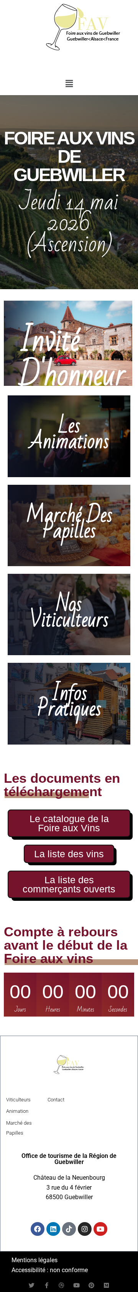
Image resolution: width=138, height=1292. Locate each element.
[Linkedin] (53, 1229)
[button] (69, 84)
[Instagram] (85, 1229)
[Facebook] (37, 1229)
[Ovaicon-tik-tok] (69, 1229)
